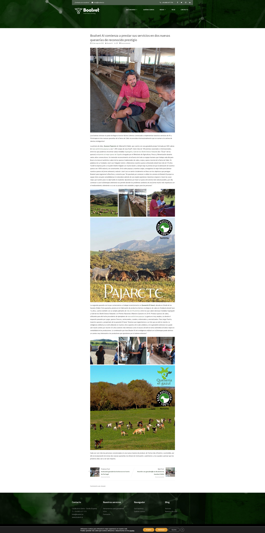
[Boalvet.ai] (87, 11)
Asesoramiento (125, 43)
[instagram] (185, 2)
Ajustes (174, 530)
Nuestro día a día (171, 511)
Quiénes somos (139, 511)
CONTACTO (184, 9)
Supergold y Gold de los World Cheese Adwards (140, 151)
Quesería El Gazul (148, 305)
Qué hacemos (139, 508)
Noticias (168, 508)
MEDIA (162, 9)
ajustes (131, 531)
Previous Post (115, 471)
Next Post (150, 471)
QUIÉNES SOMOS (148, 9)
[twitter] (181, 2)
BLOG (173, 9)
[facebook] (177, 2)
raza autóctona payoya (100, 149)
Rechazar (161, 530)
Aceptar (148, 530)
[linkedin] (189, 2)
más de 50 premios (133, 311)
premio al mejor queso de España (110, 154)
